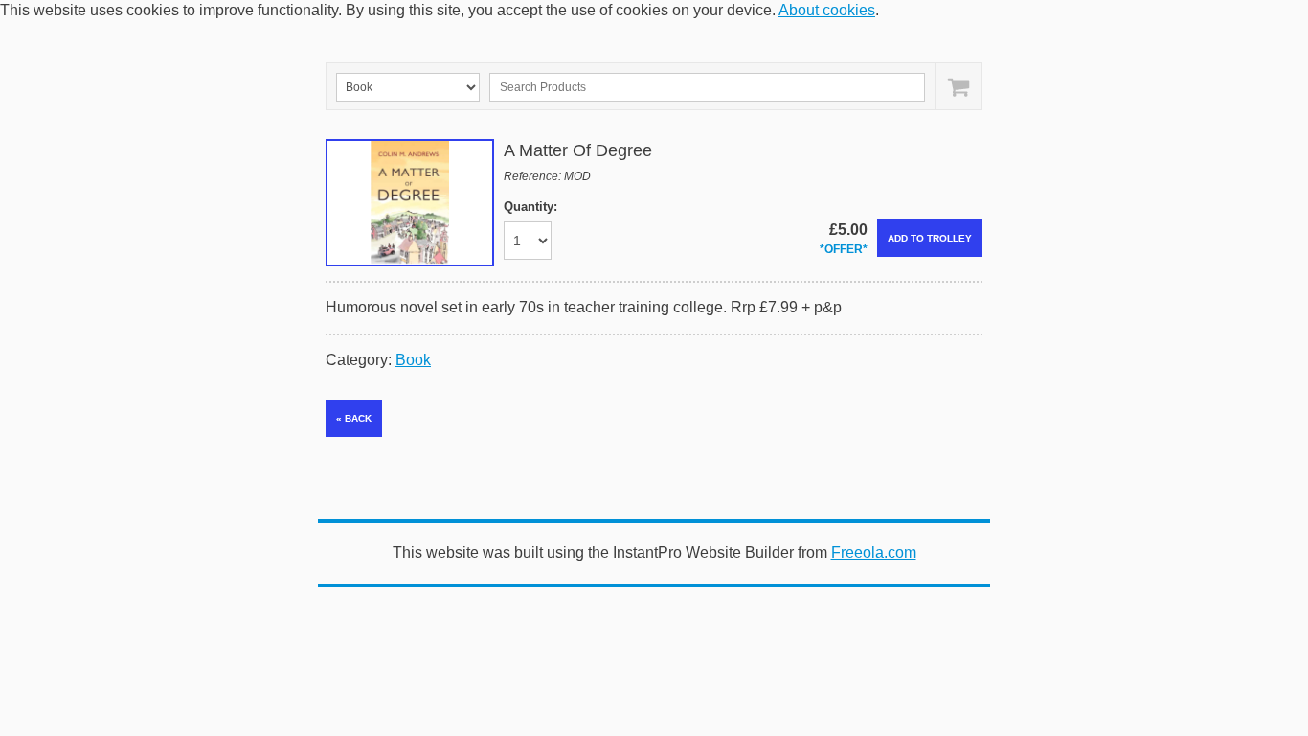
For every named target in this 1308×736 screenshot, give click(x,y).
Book (413, 360)
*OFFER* (844, 249)
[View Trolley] (958, 86)
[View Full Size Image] (409, 202)
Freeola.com (873, 552)
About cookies (826, 10)
